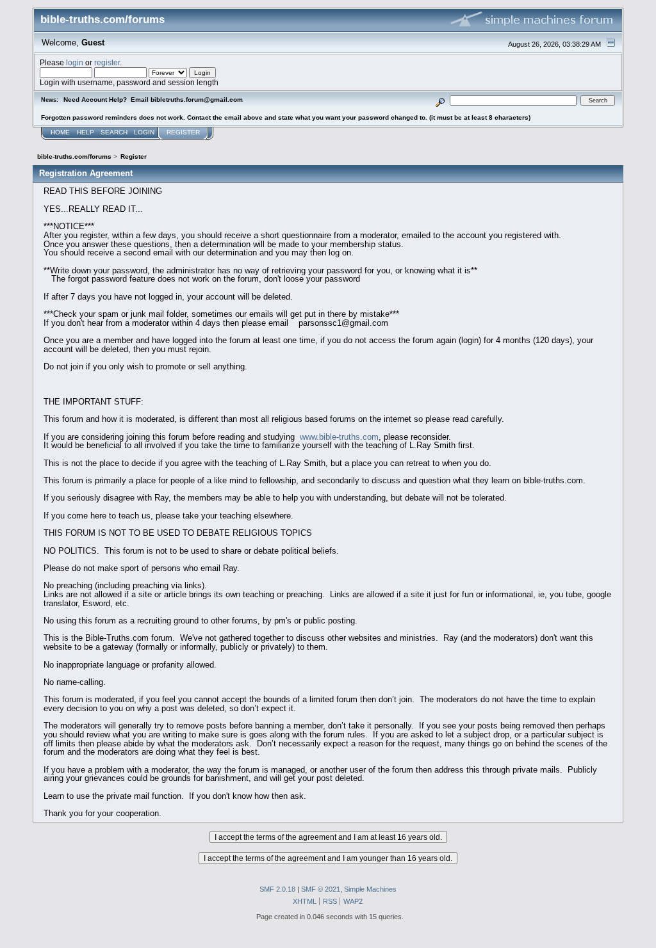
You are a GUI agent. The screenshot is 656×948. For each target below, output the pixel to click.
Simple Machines (370, 889)
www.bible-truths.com (339, 437)
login (74, 62)
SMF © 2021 (320, 889)
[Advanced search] (440, 100)
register (107, 62)
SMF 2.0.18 (277, 889)
